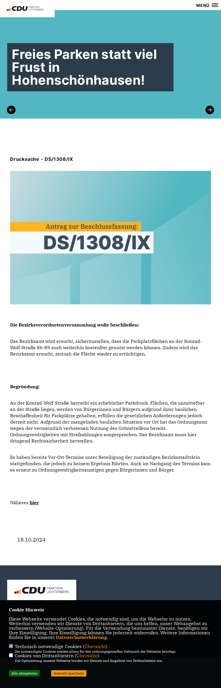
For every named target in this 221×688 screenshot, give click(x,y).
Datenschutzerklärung (81, 637)
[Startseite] (42, 590)
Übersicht (95, 646)
